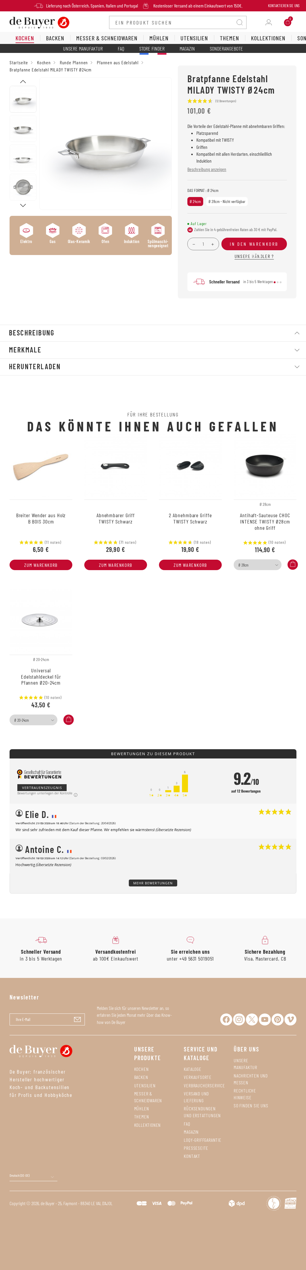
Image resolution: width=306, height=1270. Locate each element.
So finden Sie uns (251, 1105)
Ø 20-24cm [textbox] (21, 720)
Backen (141, 1077)
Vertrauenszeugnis (42, 787)
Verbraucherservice (204, 1085)
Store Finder (152, 48)
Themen (141, 1116)
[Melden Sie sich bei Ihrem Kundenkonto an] (268, 22)
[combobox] (257, 564)
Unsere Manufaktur (83, 48)
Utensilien (145, 1085)
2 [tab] (278, 282)
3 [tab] (280, 282)
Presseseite (196, 1148)
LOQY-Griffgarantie (202, 1140)
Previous (23, 81)
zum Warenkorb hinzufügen (41, 566)
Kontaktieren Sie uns (283, 5)
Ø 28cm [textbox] (243, 565)
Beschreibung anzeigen (206, 169)
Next (23, 205)
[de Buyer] (39, 22)
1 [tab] (275, 282)
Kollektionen (147, 1125)
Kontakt (192, 1156)
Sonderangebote (226, 48)
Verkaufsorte (198, 1077)
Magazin (187, 48)
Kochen (141, 1069)
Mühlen (141, 1108)
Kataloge (192, 1069)
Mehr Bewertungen (153, 883)
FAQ (121, 48)
